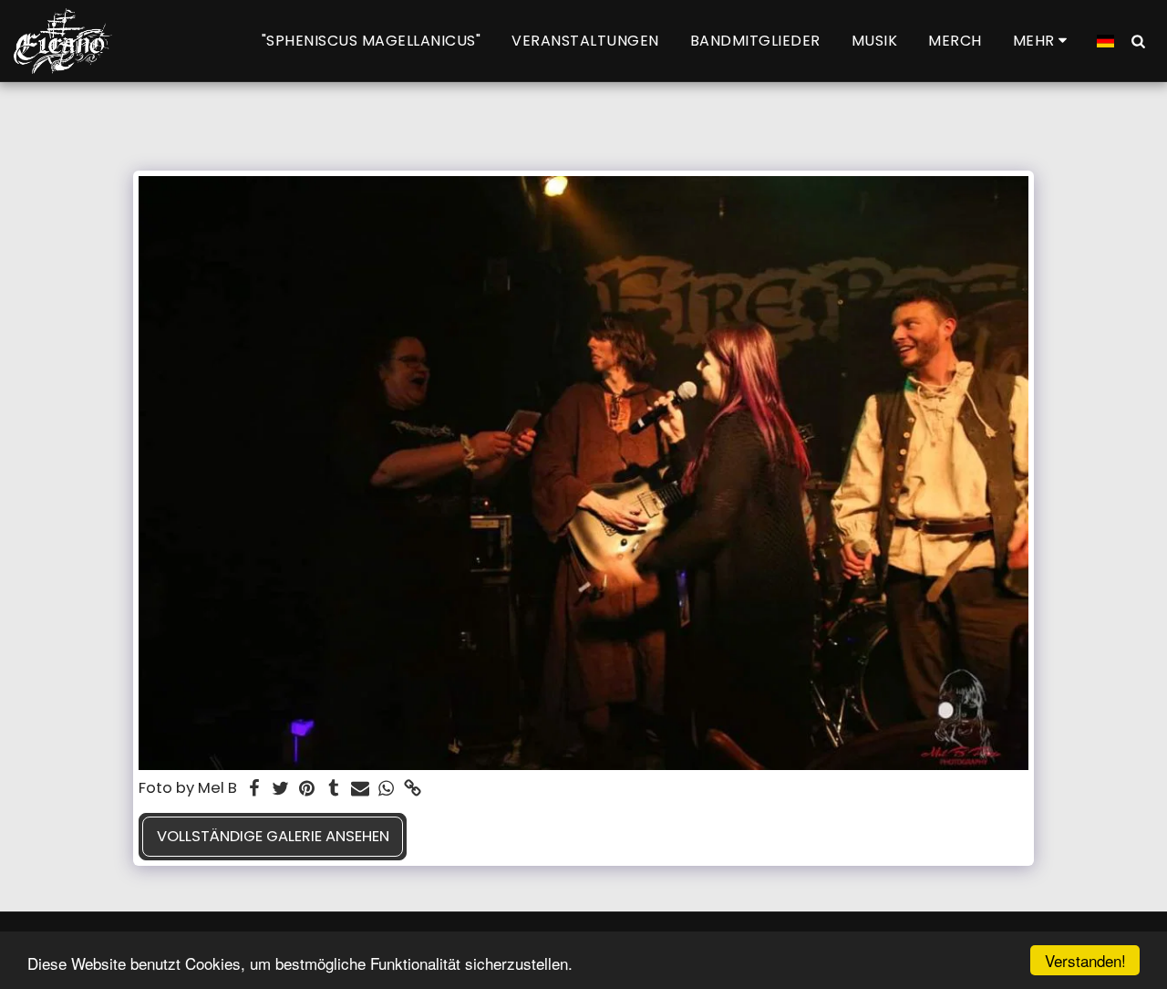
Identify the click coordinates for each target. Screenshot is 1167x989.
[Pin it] (306, 789)
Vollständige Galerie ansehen (273, 836)
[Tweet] (281, 789)
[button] (1137, 40)
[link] (412, 789)
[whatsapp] (386, 789)
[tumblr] (333, 789)
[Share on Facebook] (254, 789)
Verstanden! (1085, 960)
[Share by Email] (359, 789)
